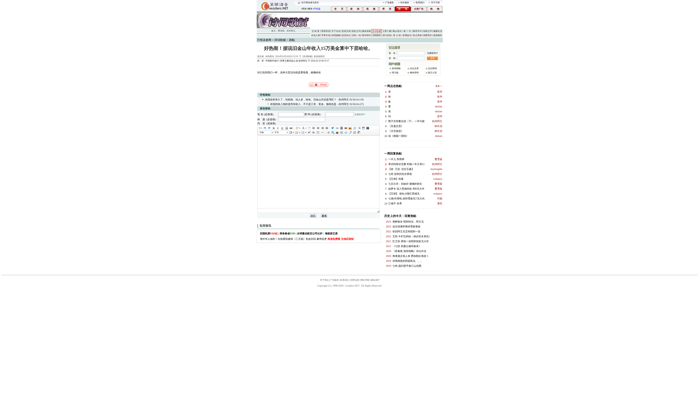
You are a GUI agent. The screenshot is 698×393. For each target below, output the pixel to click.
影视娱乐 (407, 35)
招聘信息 (354, 280)
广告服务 (389, 2)
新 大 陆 (397, 35)
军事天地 (325, 35)
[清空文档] (309, 128)
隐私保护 (375, 280)
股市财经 (366, 35)
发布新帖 (396, 68)
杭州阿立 (291, 30)
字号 (276, 132)
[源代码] (260, 128)
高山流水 (397, 31)
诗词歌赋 (376, 31)
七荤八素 (386, 31)
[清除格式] (350, 132)
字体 (261, 132)
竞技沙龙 (346, 31)
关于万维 (435, 2)
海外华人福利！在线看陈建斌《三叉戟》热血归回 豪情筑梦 (307, 239)
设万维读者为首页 (310, 2)
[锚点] (346, 132)
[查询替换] (367, 128)
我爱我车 (427, 35)
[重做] (269, 128)
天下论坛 (336, 31)
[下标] (313, 132)
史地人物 (315, 35)
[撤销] (264, 128)
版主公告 (432, 72)
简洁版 (395, 72)
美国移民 (437, 35)
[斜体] (278, 128)
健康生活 (437, 31)
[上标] (309, 132)
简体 (304, 8)
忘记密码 (432, 68)
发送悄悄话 (319, 56)
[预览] (332, 132)
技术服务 (404, 2)
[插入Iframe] (359, 128)
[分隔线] (322, 132)
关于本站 (324, 280)
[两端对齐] (326, 128)
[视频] (341, 128)
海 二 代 (407, 31)
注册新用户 (359, 114)
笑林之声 (427, 31)
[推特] (332, 128)
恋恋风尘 (346, 35)
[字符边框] (286, 128)
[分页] (341, 132)
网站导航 (365, 280)
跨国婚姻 (336, 35)
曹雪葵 (281, 30)
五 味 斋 (315, 31)
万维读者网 (264, 39)
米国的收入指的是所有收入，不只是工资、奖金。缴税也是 (303, 104)
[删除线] (291, 128)
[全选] (328, 132)
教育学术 (417, 31)
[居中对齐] (318, 128)
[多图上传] (350, 128)
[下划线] (282, 128)
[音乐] (354, 128)
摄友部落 (366, 31)
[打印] (337, 132)
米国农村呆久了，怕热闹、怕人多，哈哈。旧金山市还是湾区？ (300, 99)
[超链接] (337, 128)
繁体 (310, 8)
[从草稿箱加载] (359, 132)
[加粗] (273, 128)
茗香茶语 (325, 31)
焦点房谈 (417, 35)
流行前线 (386, 35)
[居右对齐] (322, 128)
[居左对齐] (313, 128)
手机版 (317, 8)
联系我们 (420, 2)
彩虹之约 (356, 31)
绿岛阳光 (269, 56)
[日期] (363, 128)
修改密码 (414, 72)
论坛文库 (414, 68)
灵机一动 (356, 35)
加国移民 (376, 35)
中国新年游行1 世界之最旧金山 (280, 60)
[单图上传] (346, 128)
